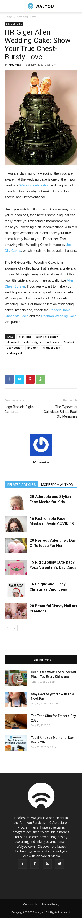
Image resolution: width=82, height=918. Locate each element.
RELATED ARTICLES (21, 485)
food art (69, 342)
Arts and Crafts (26, 17)
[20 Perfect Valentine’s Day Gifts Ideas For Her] (16, 545)
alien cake (24, 336)
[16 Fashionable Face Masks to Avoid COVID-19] (16, 524)
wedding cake (15, 353)
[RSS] (47, 864)
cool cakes (52, 342)
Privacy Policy (50, 904)
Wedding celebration (34, 185)
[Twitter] (59, 864)
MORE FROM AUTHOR (57, 485)
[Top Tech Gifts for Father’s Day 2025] (16, 721)
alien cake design (47, 336)
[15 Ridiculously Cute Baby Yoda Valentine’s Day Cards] (16, 567)
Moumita (15, 64)
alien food (13, 342)
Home (9, 17)
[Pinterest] (34, 864)
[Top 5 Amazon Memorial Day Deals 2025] (16, 743)
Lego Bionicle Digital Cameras (19, 409)
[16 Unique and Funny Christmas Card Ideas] (16, 589)
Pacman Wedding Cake (59, 316)
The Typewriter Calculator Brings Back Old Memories (60, 411)
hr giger (32, 347)
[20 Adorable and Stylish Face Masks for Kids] (16, 502)
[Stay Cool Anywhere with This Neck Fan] (16, 699)
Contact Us (30, 904)
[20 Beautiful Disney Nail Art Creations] (16, 611)
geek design (14, 347)
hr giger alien (51, 347)
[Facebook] (22, 864)
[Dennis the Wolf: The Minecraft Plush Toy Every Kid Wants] (16, 678)
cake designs (32, 342)
